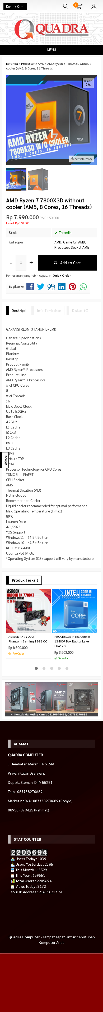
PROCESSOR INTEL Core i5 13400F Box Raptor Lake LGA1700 (72, 641)
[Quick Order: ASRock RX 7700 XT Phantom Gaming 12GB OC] (47, 629)
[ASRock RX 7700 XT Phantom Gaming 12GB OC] (28, 610)
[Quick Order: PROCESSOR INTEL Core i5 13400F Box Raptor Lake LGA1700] (93, 629)
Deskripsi (19, 310)
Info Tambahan (49, 310)
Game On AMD (74, 242)
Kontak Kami (15, 6)
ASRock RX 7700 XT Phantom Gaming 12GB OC (27, 638)
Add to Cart (70, 262)
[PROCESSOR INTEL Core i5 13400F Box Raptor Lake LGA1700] (74, 610)
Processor (61, 247)
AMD (57, 242)
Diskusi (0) (80, 310)
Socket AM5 (80, 247)
